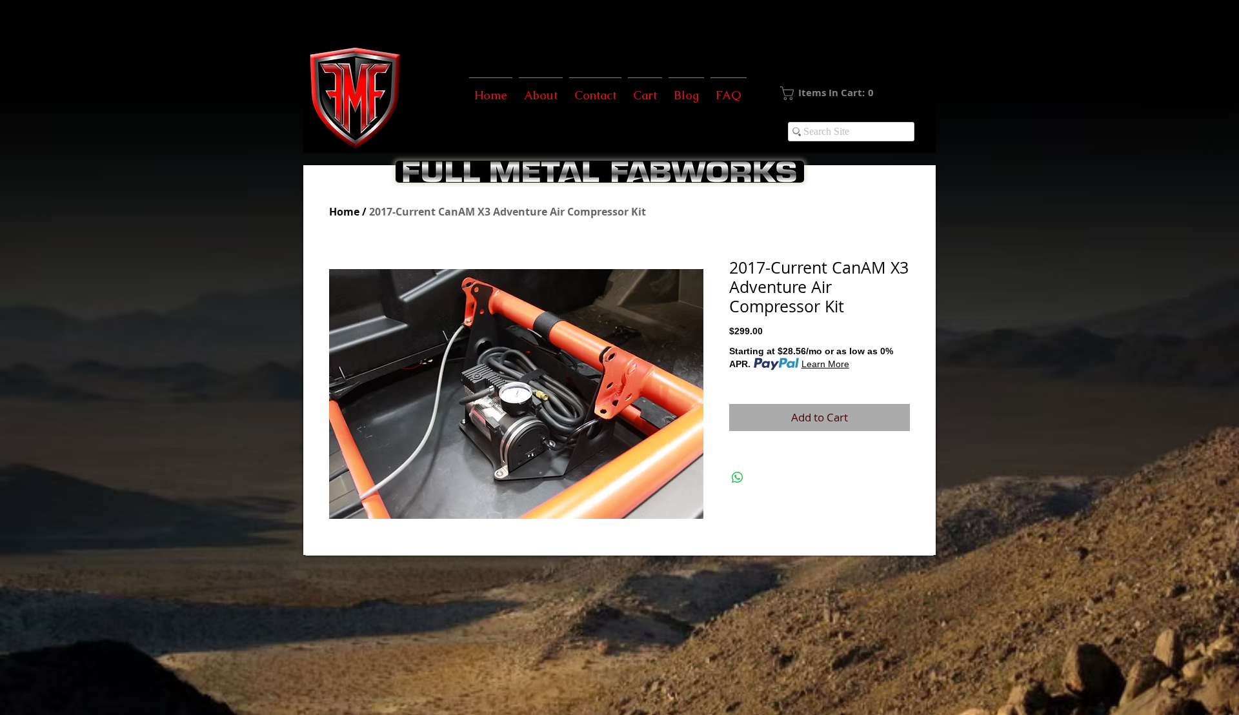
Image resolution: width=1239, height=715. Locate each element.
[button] (848, 93)
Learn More (825, 364)
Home (344, 212)
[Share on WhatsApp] (737, 477)
